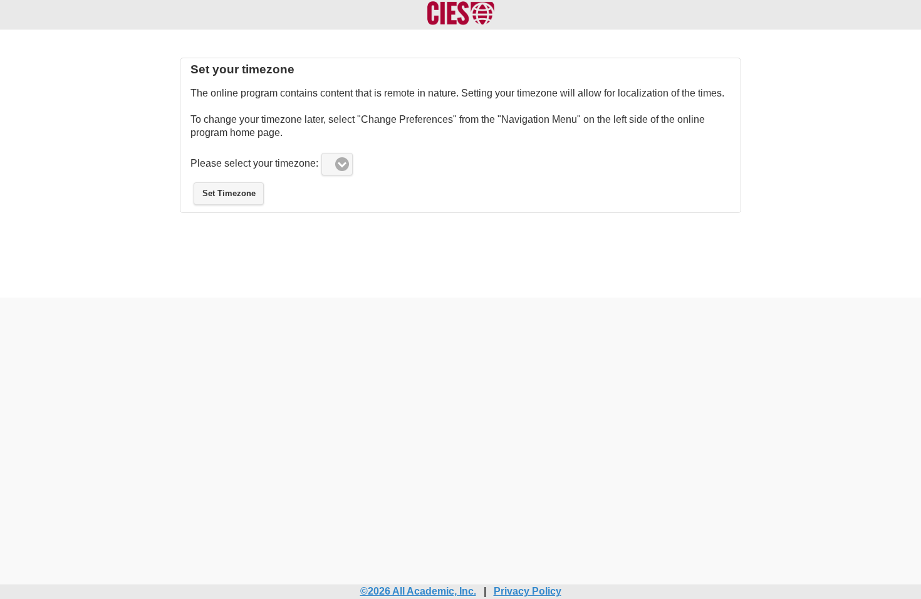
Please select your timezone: (254, 163)
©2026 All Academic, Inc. (418, 591)
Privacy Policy (527, 591)
